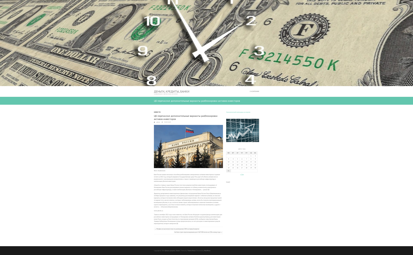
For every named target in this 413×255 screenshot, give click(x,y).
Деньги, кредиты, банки (171, 91)
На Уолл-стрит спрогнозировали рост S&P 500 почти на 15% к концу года (198, 232)
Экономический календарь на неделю (238, 112)
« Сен (242, 174)
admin (158, 122)
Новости (157, 112)
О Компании (254, 91)
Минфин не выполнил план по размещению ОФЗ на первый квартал (177, 229)
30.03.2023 (167, 122)
